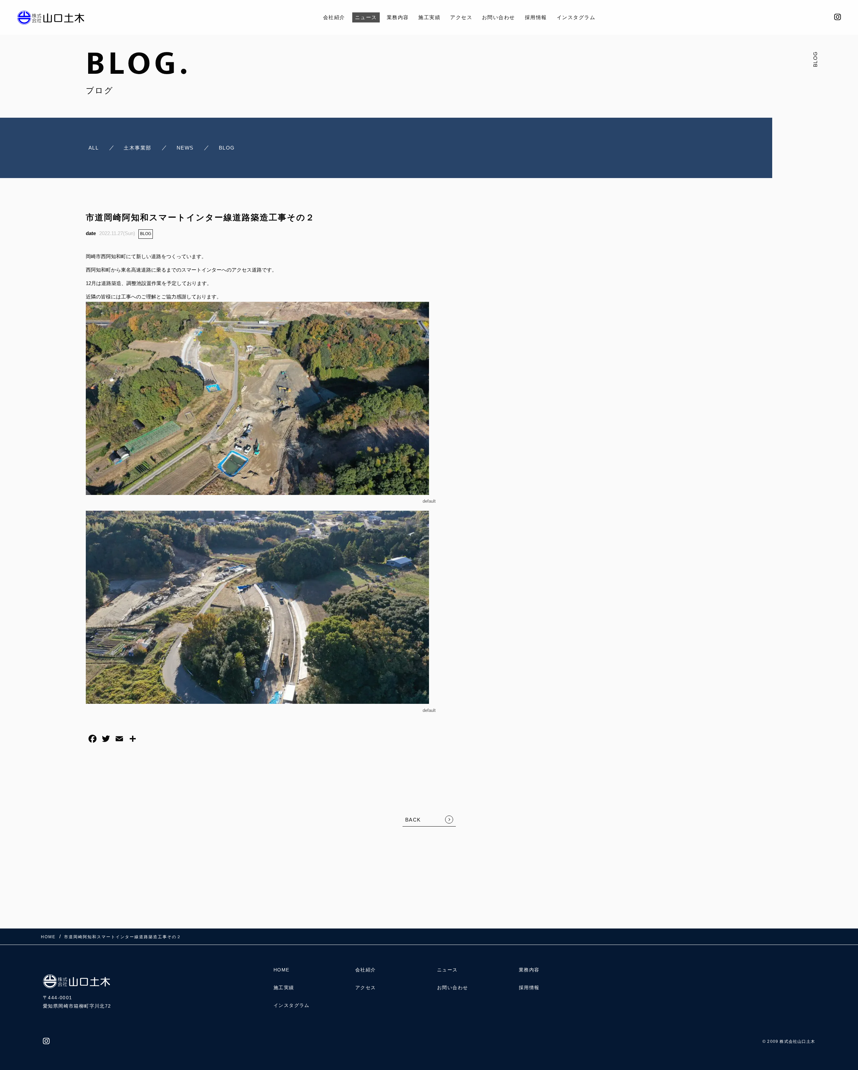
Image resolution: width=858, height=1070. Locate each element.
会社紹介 (334, 17)
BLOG (145, 233)
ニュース (366, 17)
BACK (413, 820)
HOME (281, 969)
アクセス (461, 17)
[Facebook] (92, 739)
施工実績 (429, 17)
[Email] (119, 739)
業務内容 (398, 17)
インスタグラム (576, 17)
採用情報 (536, 17)
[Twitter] (106, 739)
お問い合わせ (498, 17)
